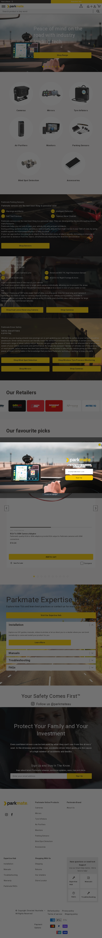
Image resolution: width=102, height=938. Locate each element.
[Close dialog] (99, 444)
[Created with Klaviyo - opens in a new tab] (51, 494)
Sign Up (79, 478)
